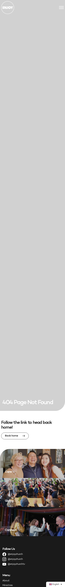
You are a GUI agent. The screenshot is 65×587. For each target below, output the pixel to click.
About (6, 580)
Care (8, 472)
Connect (11, 530)
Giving (9, 501)
